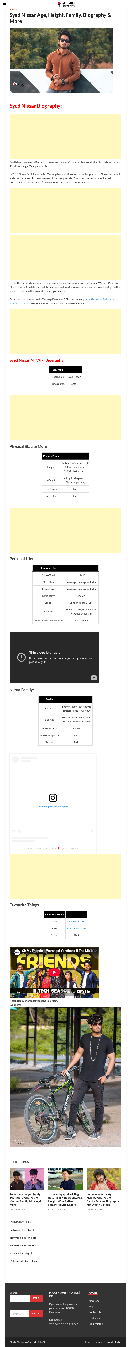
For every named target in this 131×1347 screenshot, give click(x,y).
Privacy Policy (96, 1323)
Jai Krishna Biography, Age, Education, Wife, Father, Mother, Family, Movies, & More (26, 1199)
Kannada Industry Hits (22, 1253)
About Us (94, 1300)
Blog (91, 1306)
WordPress (103, 1342)
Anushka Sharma (76, 928)
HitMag (117, 1342)
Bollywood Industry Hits (23, 1229)
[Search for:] (26, 1313)
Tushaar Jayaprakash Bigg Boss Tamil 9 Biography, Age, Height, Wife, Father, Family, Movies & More (65, 1199)
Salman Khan (76, 921)
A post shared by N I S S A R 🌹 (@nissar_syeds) (53, 848)
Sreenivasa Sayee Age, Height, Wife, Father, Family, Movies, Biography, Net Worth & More (103, 1199)
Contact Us (95, 1312)
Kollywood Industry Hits (23, 1245)
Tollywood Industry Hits (23, 1237)
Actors (13, 9)
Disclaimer (94, 1317)
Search (14, 1292)
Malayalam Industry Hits (23, 1260)
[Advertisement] (65, 136)
